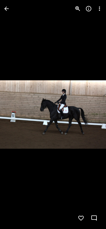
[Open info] (88, 8)
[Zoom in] (77, 8)
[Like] (81, 218)
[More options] (99, 8)
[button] (15, 114)
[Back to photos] (6, 8)
